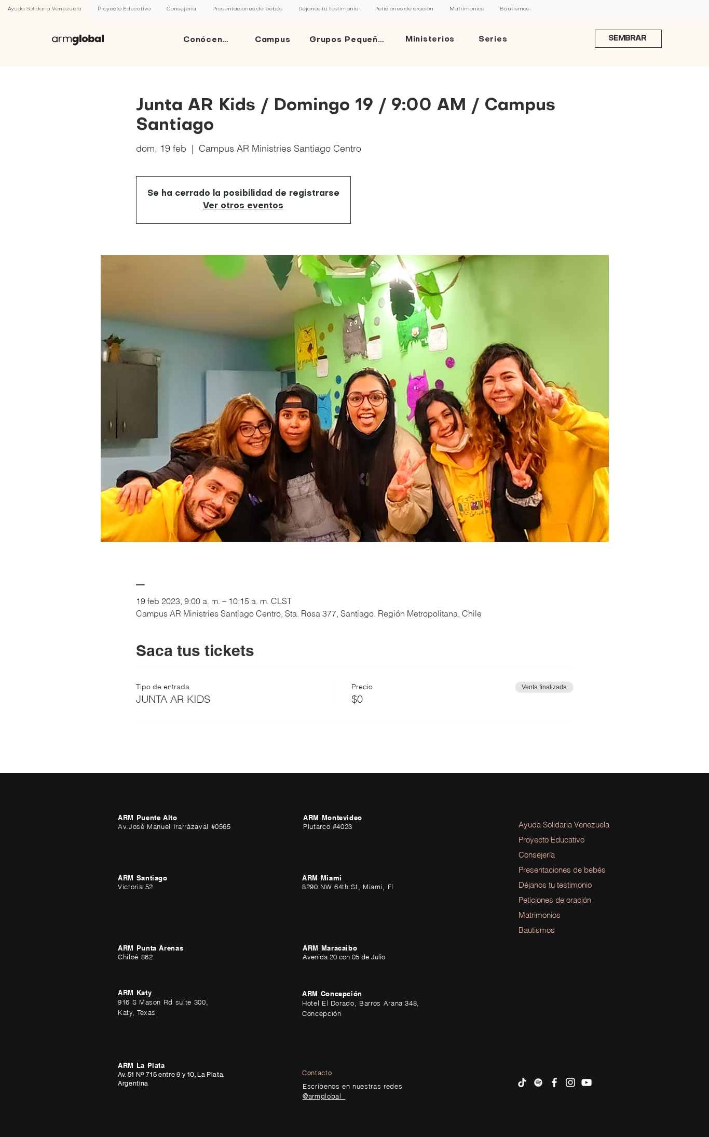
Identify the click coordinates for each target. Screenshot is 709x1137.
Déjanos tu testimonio (547, 885)
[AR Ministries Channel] (586, 1082)
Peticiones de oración (547, 900)
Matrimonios (540, 915)
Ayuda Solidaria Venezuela (547, 825)
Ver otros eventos (243, 206)
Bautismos (537, 930)
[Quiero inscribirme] (78, 40)
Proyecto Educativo (547, 840)
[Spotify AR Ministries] (538, 1082)
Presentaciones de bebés (547, 870)
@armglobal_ (324, 1096)
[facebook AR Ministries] (554, 1082)
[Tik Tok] (522, 1082)
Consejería (537, 855)
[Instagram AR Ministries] (570, 1082)
